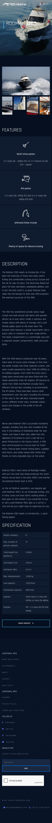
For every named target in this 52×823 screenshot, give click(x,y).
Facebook (9, 723)
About (5, 672)
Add (26, 768)
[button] (7, 105)
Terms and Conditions (13, 710)
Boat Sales (7, 685)
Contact (6, 679)
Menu (45, 4)
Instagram (10, 736)
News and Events (10, 659)
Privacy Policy (9, 704)
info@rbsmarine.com (16, 807)
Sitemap (6, 697)
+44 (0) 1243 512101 (40, 807)
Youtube (9, 742)
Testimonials (8, 666)
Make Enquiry (25, 623)
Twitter (8, 729)
